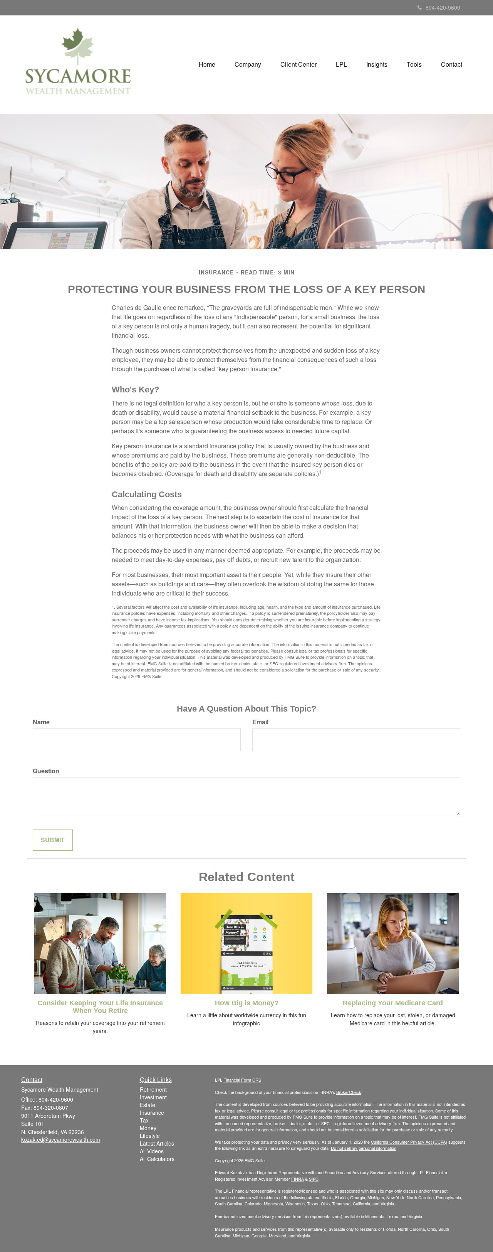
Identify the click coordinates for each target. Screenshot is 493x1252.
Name (41, 722)
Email (260, 722)
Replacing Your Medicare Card (393, 1003)
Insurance (152, 1112)
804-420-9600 (443, 7)
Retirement (153, 1089)
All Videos (152, 1151)
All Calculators (157, 1159)
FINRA (297, 1179)
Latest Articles (157, 1143)
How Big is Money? (246, 1003)
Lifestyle (150, 1135)
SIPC (314, 1179)
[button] (248, 64)
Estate (147, 1105)
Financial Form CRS (242, 1080)
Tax (144, 1120)
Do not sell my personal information (363, 1148)
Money (148, 1128)
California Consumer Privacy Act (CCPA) (409, 1142)
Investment (153, 1097)
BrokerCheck (348, 1092)
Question (46, 771)
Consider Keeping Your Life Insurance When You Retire (100, 1007)
